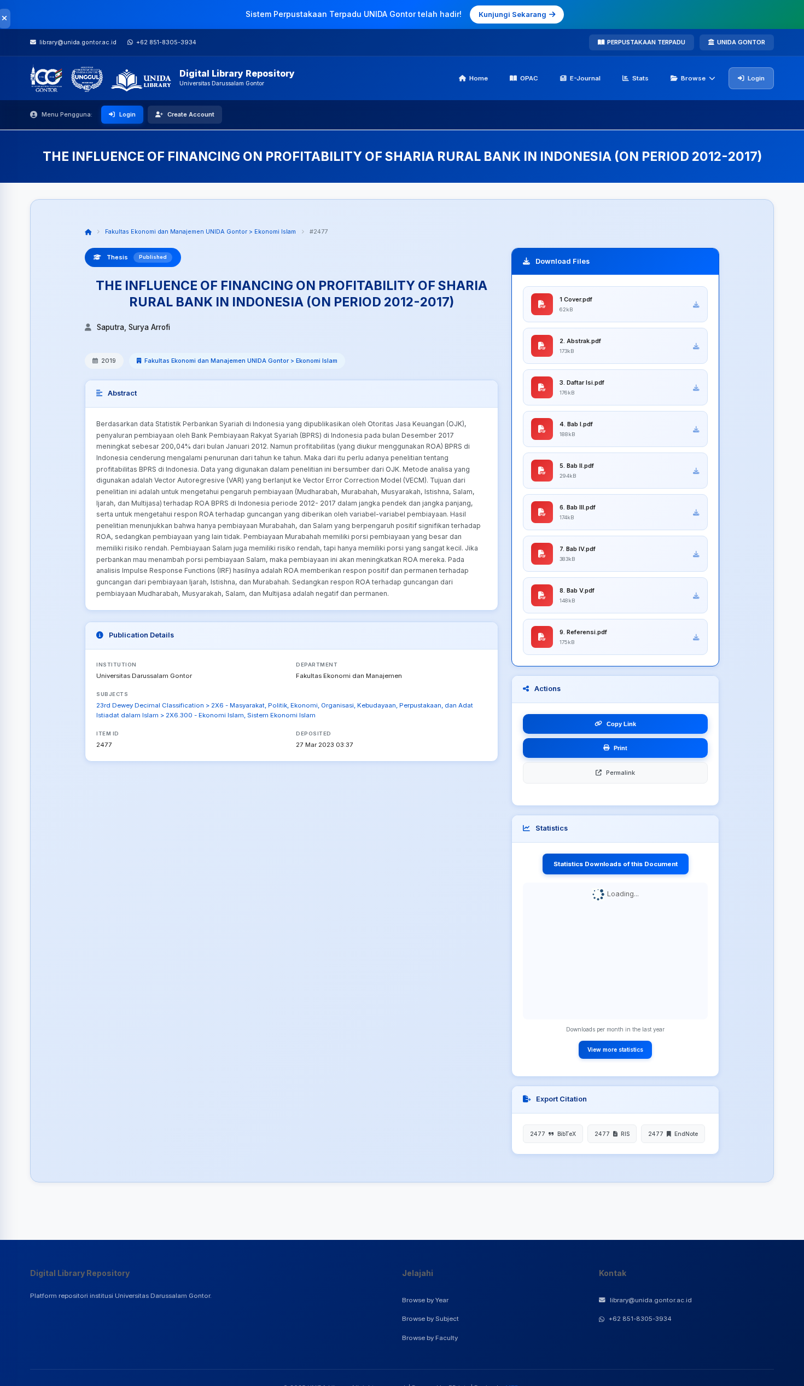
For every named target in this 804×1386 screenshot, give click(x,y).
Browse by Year (425, 1300)
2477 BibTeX (553, 1133)
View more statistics (615, 1049)
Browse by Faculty (430, 1338)
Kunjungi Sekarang (512, 14)
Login (756, 78)
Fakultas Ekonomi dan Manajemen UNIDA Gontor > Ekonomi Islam (200, 231)
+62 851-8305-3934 (640, 1319)
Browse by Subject (430, 1319)
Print (620, 748)
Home (478, 78)
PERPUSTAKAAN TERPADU (646, 42)
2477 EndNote (673, 1133)
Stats (640, 78)
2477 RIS (612, 1133)
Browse (693, 78)
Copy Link (621, 724)
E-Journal (585, 78)
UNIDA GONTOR (741, 42)
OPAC (529, 78)
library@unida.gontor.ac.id (651, 1300)
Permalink (620, 772)
